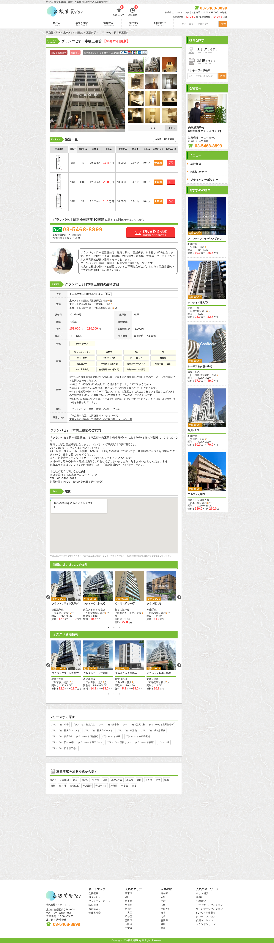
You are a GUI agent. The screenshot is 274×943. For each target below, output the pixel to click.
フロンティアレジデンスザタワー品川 (207, 238)
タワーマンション (205, 916)
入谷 (163, 896)
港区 (127, 896)
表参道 (124, 785)
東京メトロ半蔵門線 (80, 304)
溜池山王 (74, 785)
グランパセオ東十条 (109, 724)
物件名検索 (95, 912)
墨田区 (128, 920)
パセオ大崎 (163, 742)
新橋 (53, 785)
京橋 (158, 779)
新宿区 (128, 908)
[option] (66, 595)
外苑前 (114, 785)
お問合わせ (160, 23)
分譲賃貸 (201, 900)
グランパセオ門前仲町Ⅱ (62, 742)
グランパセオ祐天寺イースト (98, 730)
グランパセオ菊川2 (144, 742)
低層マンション (204, 920)
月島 (163, 924)
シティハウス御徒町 (94, 603)
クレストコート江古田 (96, 673)
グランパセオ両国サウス (119, 742)
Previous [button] (48, 597)
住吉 (163, 900)
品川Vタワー (195, 430)
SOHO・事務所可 (205, 912)
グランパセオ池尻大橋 (134, 724)
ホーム (56, 23)
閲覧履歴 (132, 11)
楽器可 (199, 896)
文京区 (128, 928)
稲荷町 (95, 779)
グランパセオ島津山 (127, 730)
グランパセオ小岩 (60, 724)
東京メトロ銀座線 (79, 300)
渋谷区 (128, 916)
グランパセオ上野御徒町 (161, 724)
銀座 (166, 779)
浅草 (75, 779)
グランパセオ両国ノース (90, 742)
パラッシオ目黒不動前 (159, 673)
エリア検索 (81, 23)
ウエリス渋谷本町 (125, 603)
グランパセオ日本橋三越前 (64, 748)
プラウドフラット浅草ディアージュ (66, 603)
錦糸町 (164, 893)
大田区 (128, 924)
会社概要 (134, 23)
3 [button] (119, 627)
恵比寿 (164, 920)
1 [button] (108, 627)
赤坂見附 (87, 785)
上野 (105, 779)
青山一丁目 (101, 785)
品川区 (128, 904)
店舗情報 (76, 234)
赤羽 (163, 928)
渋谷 (134, 785)
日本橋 (148, 779)
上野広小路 (116, 779)
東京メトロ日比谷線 (80, 307)
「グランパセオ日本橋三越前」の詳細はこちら (94, 408)
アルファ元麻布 (196, 494)
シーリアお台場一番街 (200, 366)
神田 (139, 779)
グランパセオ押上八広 (84, 724)
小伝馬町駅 (100, 307)
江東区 (128, 893)
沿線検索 (108, 23)
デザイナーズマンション (209, 904)
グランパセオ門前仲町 (87, 736)
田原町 (85, 779)
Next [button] (179, 597)
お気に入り (118, 11)
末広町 (129, 779)
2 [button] (114, 627)
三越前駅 (96, 300)
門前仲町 (165, 908)
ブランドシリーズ (205, 924)
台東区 (128, 900)
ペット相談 (202, 893)
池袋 (163, 916)
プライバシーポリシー (101, 900)
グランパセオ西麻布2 (61, 736)
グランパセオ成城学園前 (153, 730)
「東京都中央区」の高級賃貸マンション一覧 (93, 415)
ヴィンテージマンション (209, 908)
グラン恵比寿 (154, 603)
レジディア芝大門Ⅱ (198, 302)
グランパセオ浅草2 (112, 736)
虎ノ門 (62, 785)
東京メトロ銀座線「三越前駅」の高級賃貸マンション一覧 (100, 419)
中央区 (80, 293)
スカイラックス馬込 (126, 673)
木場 (163, 904)
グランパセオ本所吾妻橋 (137, 736)
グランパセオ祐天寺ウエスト (65, 730)
